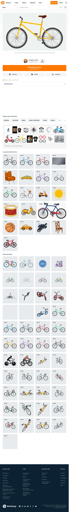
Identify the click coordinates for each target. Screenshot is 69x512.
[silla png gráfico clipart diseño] (58, 226)
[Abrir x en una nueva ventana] (33, 505)
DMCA (24, 476)
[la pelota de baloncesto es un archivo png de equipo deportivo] (10, 226)
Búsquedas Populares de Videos (26, 494)
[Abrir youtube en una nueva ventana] (36, 505)
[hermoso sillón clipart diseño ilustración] (10, 176)
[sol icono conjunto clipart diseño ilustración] (58, 192)
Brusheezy (6, 472)
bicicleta (6, 119)
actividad (15, 119)
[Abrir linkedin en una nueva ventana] (25, 505)
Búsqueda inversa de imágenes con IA (8, 489)
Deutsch (61, 479)
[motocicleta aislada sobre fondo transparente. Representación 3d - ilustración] (42, 226)
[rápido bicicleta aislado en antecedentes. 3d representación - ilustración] (42, 360)
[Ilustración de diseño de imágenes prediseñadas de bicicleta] (10, 160)
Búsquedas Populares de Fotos (26, 489)
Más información (8, 83)
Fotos (16, 3)
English (61, 472)
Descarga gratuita (34, 68)
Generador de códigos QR (7, 496)
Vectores (8, 3)
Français (61, 482)
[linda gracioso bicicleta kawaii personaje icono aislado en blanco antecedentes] (10, 263)
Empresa (5, 479)
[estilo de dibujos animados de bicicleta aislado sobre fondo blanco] (52, 210)
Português (62, 477)
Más (40, 3)
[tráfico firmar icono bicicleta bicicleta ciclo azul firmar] (42, 263)
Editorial (32, 3)
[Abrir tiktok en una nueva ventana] (30, 505)
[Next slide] (62, 120)
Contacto (43, 476)
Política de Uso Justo (58, 507)
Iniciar (61, 2)
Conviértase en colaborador (45, 481)
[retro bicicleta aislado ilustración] (26, 263)
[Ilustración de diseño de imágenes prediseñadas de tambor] (11, 210)
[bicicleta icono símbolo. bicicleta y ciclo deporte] (26, 360)
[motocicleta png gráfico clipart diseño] (28, 210)
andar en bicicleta (34, 119)
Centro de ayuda (44, 473)
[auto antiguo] (26, 226)
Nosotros (43, 478)
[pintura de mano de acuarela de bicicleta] (26, 192)
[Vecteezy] (2, 2)
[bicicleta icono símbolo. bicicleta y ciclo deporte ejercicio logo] (10, 360)
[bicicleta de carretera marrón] (58, 176)
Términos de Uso (49, 506)
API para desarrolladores (7, 485)
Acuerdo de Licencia (26, 473)
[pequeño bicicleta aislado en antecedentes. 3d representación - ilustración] (26, 295)
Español (61, 475)
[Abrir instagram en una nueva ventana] (22, 505)
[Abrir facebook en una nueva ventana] (19, 505)
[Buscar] (61, 7)
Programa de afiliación (26, 479)
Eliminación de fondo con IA (7, 492)
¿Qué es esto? (15, 80)
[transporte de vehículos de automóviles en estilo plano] (26, 176)
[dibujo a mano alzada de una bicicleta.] (10, 242)
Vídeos (24, 3)
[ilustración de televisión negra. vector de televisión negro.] (58, 160)
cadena (53, 119)
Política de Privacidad (59, 506)
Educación (5, 482)
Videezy (5, 477)
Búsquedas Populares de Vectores (26, 484)
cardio (45, 119)
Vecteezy (5, 475)
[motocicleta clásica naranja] (42, 192)
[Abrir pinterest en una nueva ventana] (27, 505)
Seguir (42, 62)
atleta (23, 119)
